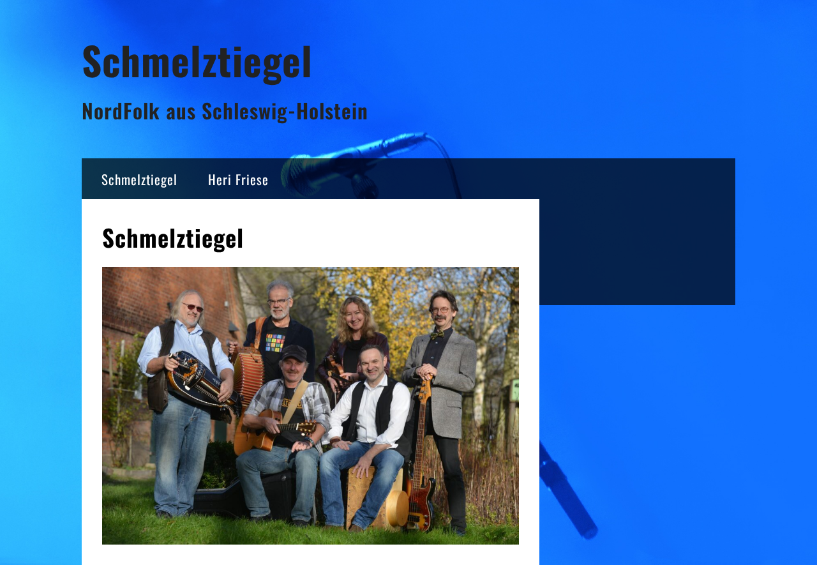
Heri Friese (238, 179)
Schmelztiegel (197, 60)
